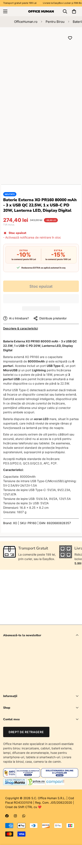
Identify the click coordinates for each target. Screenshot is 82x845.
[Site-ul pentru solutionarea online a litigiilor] (59, 776)
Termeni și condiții (46, 686)
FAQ (6, 748)
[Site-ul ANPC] (22, 776)
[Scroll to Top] (74, 822)
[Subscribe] (74, 675)
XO (15, 523)
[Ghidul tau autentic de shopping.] (55, 784)
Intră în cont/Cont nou (18, 727)
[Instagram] (15, 816)
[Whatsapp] (23, 816)
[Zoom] (68, 92)
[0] (74, 11)
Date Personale (13, 734)
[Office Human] (41, 11)
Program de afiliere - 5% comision (26, 755)
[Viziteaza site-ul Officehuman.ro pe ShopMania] (15, 784)
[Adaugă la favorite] (70, 38)
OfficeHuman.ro (25, 22)
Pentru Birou (55, 22)
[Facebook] (7, 816)
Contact (8, 741)
